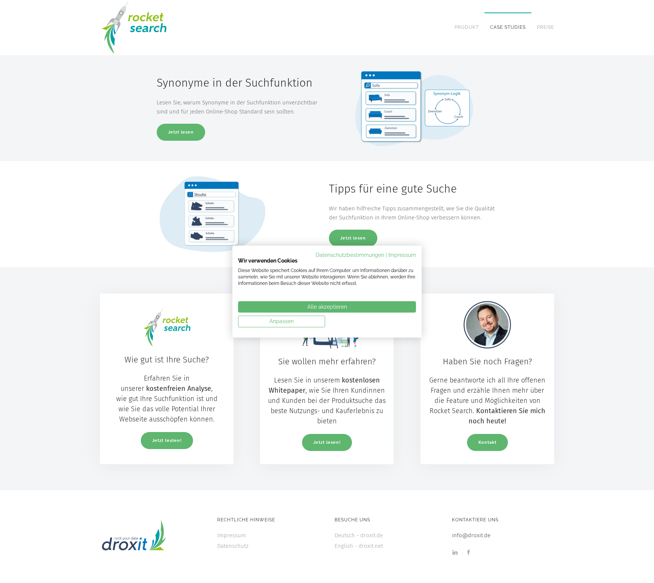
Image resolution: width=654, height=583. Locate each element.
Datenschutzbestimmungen (350, 255)
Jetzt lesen (181, 132)
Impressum (231, 535)
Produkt (467, 27)
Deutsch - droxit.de (359, 535)
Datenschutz (232, 546)
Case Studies (508, 27)
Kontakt (487, 442)
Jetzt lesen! (327, 442)
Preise (545, 27)
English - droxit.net (359, 546)
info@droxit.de (471, 535)
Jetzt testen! (167, 440)
